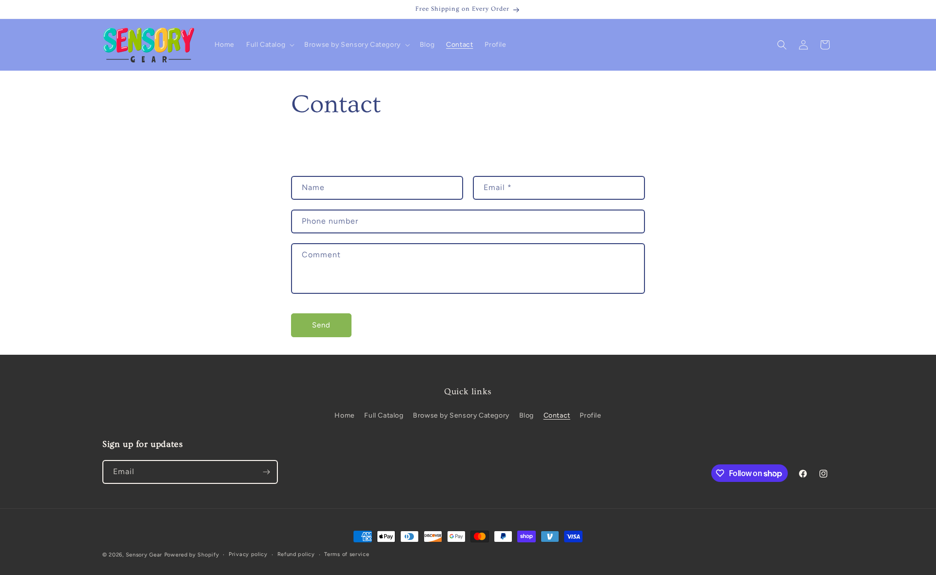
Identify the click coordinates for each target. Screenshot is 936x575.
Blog (526, 415)
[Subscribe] (266, 472)
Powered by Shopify (191, 555)
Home (344, 415)
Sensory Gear (144, 555)
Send (321, 325)
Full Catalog (383, 415)
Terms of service (346, 554)
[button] (269, 45)
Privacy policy (248, 554)
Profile (590, 415)
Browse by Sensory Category (461, 415)
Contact (557, 415)
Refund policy (296, 554)
